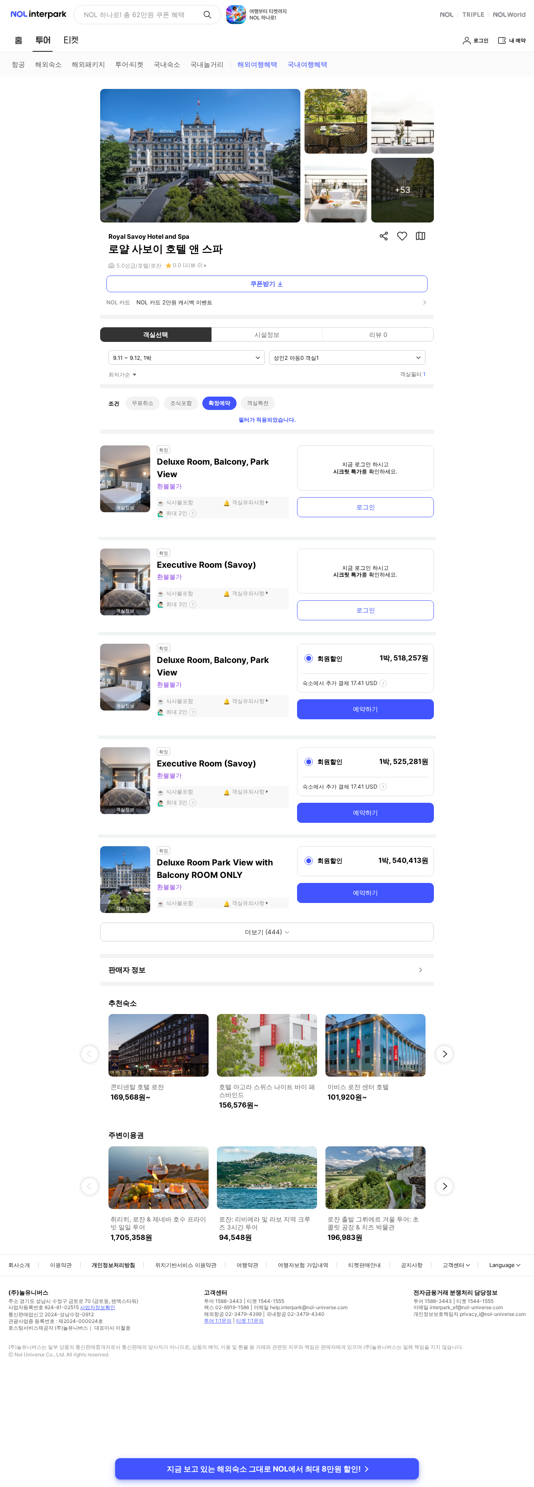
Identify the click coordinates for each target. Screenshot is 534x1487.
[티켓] (71, 40)
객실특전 (258, 403)
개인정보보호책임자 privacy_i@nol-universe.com (469, 1314)
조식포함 (181, 403)
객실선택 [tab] (155, 335)
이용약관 (61, 1265)
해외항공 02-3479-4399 (233, 1314)
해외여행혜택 (257, 64)
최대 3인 (176, 604)
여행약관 (247, 1265)
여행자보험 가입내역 (303, 1265)
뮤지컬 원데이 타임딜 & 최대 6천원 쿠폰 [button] (140, 14)
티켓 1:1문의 (250, 1321)
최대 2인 (176, 513)
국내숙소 (167, 64)
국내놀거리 (207, 64)
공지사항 (412, 1265)
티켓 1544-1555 (265, 1301)
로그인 (365, 507)
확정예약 (219, 403)
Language (502, 1265)
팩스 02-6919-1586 (226, 1307)
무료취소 (143, 403)
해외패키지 (88, 64)
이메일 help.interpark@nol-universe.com (301, 1307)
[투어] (43, 40)
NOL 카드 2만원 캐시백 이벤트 (174, 302)
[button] (89, 1054)
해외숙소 (48, 64)
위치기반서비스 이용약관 (186, 1265)
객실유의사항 (248, 502)
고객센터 (453, 1265)
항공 (18, 64)
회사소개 (19, 1265)
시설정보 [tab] (267, 335)
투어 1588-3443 (223, 1301)
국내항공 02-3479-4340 (295, 1314)
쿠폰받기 (262, 284)
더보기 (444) (263, 932)
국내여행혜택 (307, 64)
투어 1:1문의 (218, 1321)
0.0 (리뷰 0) (188, 265)
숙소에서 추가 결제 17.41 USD (340, 683)
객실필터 (413, 374)
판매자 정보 (127, 970)
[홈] (18, 40)
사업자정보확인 (97, 1307)
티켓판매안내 (364, 1265)
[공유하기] (384, 236)
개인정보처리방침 (113, 1265)
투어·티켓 (129, 64)
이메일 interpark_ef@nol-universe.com (458, 1307)
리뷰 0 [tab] (378, 335)
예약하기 (365, 709)
